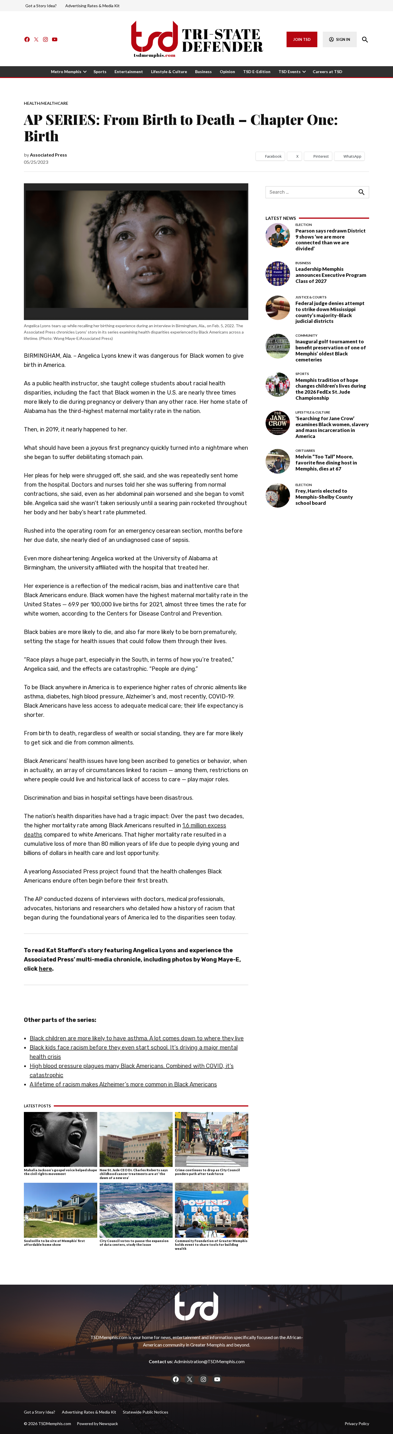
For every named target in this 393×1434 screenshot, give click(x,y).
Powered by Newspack (97, 1423)
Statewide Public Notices (145, 1412)
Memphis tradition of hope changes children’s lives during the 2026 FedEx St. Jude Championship (330, 389)
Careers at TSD (327, 71)
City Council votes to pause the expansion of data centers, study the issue (134, 1242)
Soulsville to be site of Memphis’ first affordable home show (54, 1242)
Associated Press (48, 154)
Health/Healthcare (46, 103)
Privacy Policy (357, 1423)
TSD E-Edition (256, 71)
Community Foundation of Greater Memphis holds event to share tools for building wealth (211, 1244)
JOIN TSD (302, 39)
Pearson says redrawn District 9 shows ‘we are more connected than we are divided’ (330, 240)
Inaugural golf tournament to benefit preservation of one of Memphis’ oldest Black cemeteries (330, 351)
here (45, 968)
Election (303, 224)
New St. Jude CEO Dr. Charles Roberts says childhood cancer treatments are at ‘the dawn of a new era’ (134, 1174)
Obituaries (305, 450)
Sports (100, 71)
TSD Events (289, 71)
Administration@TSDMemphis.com (209, 1361)
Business (203, 71)
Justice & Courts (311, 297)
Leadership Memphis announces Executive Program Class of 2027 (330, 275)
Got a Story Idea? (41, 5)
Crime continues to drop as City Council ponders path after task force (207, 1172)
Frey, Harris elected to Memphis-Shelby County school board (324, 497)
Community (306, 335)
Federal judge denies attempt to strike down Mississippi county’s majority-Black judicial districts (330, 312)
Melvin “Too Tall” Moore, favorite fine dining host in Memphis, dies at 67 (326, 463)
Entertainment (129, 71)
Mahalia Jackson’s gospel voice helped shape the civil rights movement (60, 1172)
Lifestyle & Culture (169, 71)
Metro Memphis (66, 71)
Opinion (227, 71)
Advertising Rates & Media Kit (92, 5)
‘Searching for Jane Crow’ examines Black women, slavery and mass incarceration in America (332, 427)
